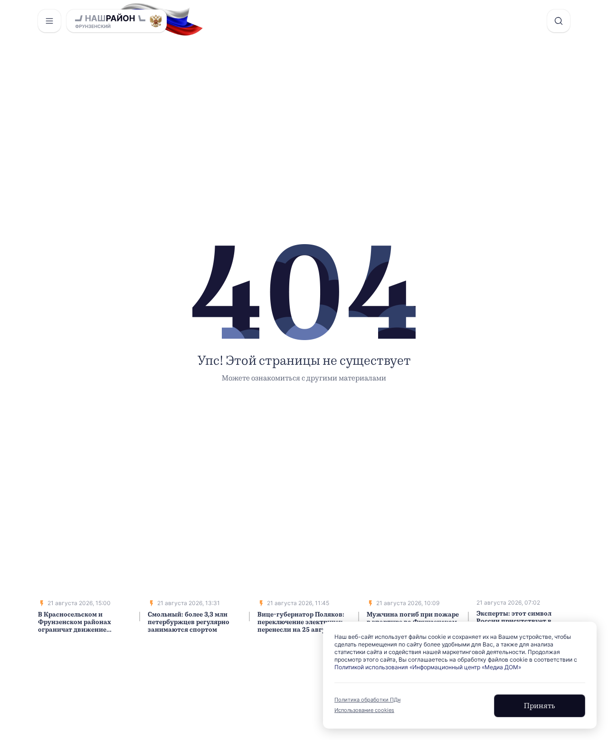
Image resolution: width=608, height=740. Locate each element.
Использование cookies (364, 710)
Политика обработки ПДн (367, 699)
